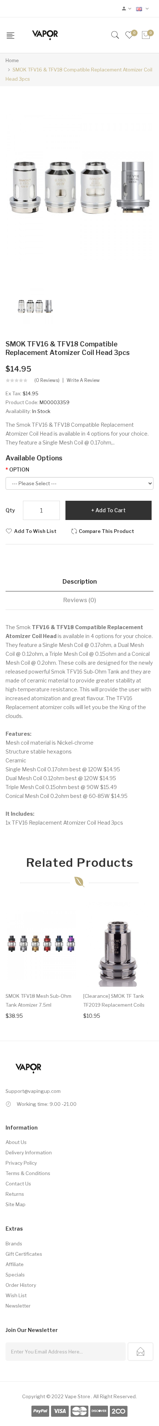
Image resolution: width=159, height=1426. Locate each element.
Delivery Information (29, 1152)
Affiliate (15, 1264)
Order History (21, 1285)
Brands (14, 1244)
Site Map (16, 1204)
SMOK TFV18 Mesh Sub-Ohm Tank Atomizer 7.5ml (38, 1000)
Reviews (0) (79, 600)
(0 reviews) (47, 380)
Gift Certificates (24, 1254)
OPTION (19, 469)
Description (79, 581)
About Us (16, 1142)
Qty (10, 510)
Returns (15, 1194)
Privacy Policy (21, 1163)
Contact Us (18, 1184)
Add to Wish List (35, 531)
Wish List (16, 1295)
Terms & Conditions (28, 1173)
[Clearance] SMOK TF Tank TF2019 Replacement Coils (114, 1000)
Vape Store (77, 1396)
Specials (15, 1275)
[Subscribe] (140, 1351)
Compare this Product (106, 531)
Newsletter (18, 1306)
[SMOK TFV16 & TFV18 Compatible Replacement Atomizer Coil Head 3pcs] (35, 306)
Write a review (83, 380)
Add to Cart (110, 510)
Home (12, 60)
